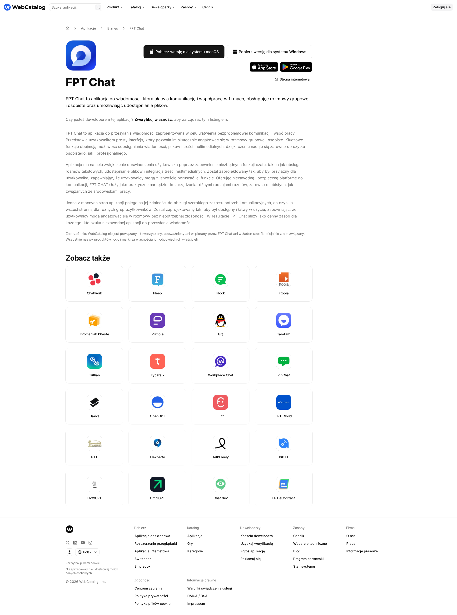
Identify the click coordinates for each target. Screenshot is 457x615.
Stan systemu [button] (304, 566)
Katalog (135, 7)
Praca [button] (350, 543)
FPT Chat (136, 28)
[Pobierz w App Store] (264, 67)
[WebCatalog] (69, 529)
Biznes (112, 28)
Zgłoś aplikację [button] (252, 551)
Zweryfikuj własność (153, 119)
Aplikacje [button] (194, 536)
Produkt (113, 7)
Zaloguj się (442, 7)
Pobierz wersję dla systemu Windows (272, 51)
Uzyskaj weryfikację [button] (256, 543)
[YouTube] (83, 542)
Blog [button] (296, 551)
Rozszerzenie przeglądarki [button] (155, 543)
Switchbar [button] (142, 559)
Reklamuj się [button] (250, 559)
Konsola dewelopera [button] (256, 536)
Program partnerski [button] (308, 559)
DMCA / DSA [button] (197, 596)
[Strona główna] (24, 7)
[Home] (68, 28)
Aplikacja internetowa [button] (151, 551)
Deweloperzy (160, 7)
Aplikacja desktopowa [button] (152, 536)
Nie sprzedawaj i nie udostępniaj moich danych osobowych (92, 571)
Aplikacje (88, 28)
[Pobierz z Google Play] (296, 67)
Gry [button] (190, 543)
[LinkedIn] (75, 542)
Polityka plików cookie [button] (152, 603)
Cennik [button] (298, 536)
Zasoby (187, 7)
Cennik (207, 7)
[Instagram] (90, 542)
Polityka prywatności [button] (151, 596)
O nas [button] (351, 536)
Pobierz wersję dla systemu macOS (187, 51)
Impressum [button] (196, 603)
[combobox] (87, 552)
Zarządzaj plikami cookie (83, 563)
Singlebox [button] (142, 566)
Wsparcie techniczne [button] (310, 543)
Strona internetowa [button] (295, 79)
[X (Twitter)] (68, 542)
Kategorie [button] (195, 551)
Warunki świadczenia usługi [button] (209, 588)
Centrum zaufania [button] (148, 588)
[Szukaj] (98, 7)
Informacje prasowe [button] (362, 551)
